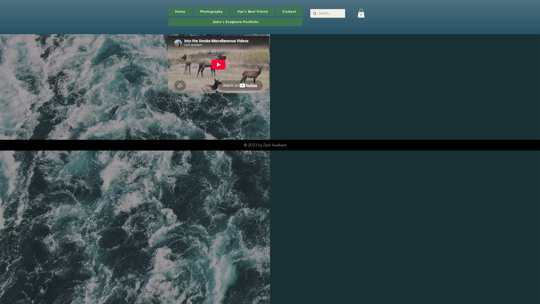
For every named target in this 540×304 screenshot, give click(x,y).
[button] (361, 13)
